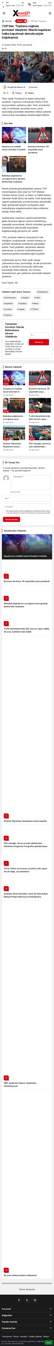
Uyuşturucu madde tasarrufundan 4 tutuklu (25, 556)
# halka (37, 298)
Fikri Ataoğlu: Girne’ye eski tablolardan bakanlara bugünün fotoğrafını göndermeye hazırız (25, 846)
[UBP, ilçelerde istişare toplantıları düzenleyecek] (27, 994)
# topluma (7, 315)
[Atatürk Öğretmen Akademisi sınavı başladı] (14, 438)
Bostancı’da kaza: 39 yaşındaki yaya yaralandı (26, 581)
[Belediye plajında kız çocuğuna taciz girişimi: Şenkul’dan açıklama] (14, 169)
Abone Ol (39, 342)
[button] (50, 13)
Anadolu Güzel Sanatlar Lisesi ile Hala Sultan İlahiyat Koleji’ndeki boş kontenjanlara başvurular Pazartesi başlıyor (26, 896)
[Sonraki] (3, 6)
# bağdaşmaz (42, 292)
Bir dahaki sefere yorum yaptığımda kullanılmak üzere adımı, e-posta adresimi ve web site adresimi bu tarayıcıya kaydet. (28, 512)
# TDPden (34, 309)
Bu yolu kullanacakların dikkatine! (20, 1275)
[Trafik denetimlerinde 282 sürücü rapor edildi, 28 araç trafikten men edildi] (40, 410)
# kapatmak (8, 303)
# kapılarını (22, 303)
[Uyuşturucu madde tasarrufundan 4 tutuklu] (14, 140)
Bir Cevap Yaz (12, 462)
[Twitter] (27, 1300)
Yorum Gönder (11, 519)
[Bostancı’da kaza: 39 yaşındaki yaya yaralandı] (40, 140)
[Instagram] (35, 1300)
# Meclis (35, 303)
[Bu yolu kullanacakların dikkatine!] (27, 1184)
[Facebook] (19, 1300)
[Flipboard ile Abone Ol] (33, 87)
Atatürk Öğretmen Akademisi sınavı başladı (25, 821)
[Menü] (4, 13)
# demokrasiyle (10, 298)
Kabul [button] (49, 1343)
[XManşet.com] (21, 13)
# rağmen (21, 309)
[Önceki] (3, 2)
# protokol (8, 309)
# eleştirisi (25, 298)
